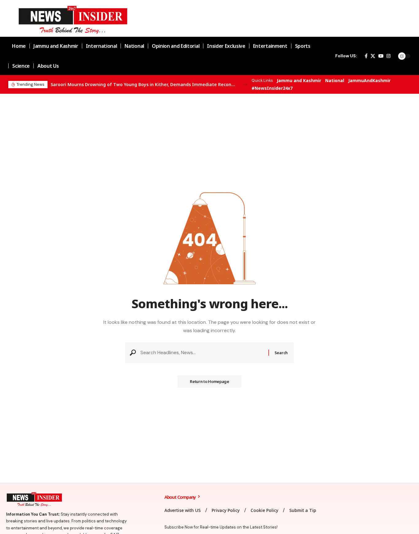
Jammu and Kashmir (299, 80)
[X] (373, 56)
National (334, 80)
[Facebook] (366, 56)
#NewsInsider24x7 (272, 88)
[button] (245, 84)
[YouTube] (381, 56)
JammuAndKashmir (369, 80)
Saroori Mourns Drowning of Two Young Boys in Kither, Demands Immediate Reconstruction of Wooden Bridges (143, 84)
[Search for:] (202, 352)
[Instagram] (388, 56)
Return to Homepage (209, 381)
